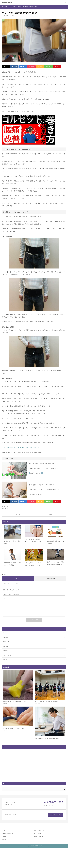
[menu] (65, 2)
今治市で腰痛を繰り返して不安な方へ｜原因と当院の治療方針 (20, 447)
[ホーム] (2, 6)
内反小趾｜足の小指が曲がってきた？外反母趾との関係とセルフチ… (34, 542)
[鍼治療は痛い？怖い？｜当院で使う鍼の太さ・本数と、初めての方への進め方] (18, 716)
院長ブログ (5, 650)
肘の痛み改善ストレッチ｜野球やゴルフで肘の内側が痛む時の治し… (55, 564)
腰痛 (13, 15)
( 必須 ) (11, 589)
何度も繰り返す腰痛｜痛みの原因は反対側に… (47, 738)
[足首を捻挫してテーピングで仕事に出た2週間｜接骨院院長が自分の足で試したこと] (18, 685)
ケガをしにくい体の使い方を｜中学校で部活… (47, 701)
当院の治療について (7, 637)
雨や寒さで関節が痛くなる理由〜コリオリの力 (12, 542)
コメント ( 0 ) (18, 578)
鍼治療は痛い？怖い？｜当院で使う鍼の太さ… (15, 728)
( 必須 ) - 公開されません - (12, 594)
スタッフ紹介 (6, 646)
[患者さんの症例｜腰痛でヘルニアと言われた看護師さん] (12, 554)
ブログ (9, 15)
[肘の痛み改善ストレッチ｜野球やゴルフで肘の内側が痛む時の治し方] (55, 554)
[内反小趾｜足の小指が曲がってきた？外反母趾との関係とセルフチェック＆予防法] (34, 531)
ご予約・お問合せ (7, 655)
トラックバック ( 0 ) (50, 578)
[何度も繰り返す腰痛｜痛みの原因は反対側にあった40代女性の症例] (50, 721)
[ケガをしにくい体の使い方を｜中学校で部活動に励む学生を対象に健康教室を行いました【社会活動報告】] (50, 685)
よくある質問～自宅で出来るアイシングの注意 (55, 542)
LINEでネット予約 (55, 814)
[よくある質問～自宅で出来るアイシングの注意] (55, 532)
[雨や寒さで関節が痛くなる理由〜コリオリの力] (12, 532)
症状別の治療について (8, 641)
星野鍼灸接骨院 (7, 2)
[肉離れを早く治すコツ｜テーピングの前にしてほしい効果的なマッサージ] (34, 555)
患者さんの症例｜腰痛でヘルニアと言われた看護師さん (12, 564)
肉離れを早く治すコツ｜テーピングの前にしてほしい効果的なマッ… (34, 565)
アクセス (5, 659)
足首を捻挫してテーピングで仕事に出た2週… (15, 701)
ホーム (4, 632)
